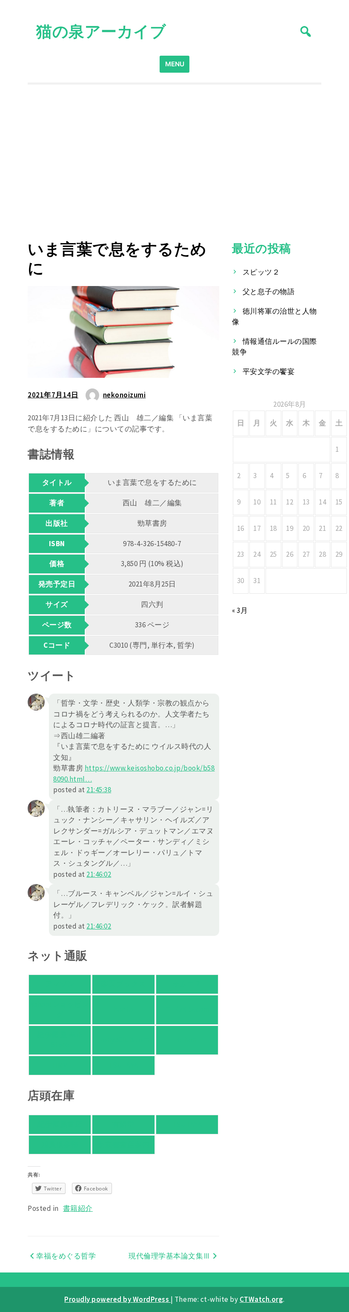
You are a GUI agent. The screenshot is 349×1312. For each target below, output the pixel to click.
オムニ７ (187, 984)
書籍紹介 (78, 1208)
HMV (60, 1065)
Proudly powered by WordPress (117, 1299)
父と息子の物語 (269, 291)
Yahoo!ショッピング (60, 1009)
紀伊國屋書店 (59, 1124)
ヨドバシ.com (186, 1009)
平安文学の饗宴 (269, 371)
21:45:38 (98, 789)
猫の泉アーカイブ (101, 31)
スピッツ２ (261, 272)
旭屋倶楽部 (60, 1144)
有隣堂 (123, 1124)
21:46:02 (98, 874)
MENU (174, 64)
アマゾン (60, 984)
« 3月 (240, 610)
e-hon (187, 1039)
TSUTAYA (123, 1065)
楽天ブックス (123, 984)
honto (123, 1009)
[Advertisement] (174, 162)
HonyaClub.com (123, 1039)
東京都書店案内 (123, 1144)
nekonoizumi (124, 395)
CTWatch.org (261, 1299)
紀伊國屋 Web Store (60, 1040)
